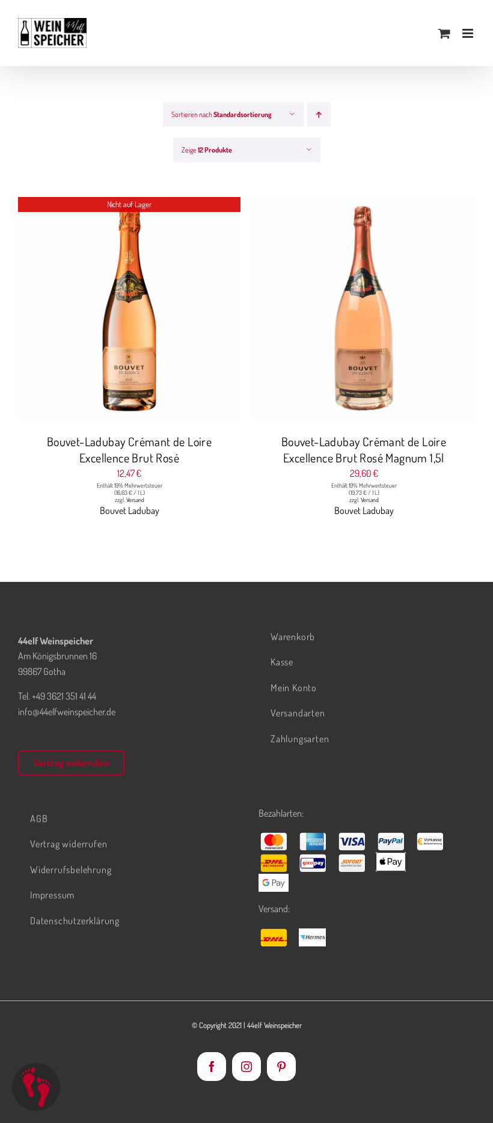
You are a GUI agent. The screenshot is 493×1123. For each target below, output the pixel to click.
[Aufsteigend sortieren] (319, 114)
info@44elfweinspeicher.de (66, 712)
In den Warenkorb (340, 310)
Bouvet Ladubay (129, 510)
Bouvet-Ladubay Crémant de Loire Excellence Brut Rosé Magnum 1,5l (363, 449)
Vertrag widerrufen (71, 763)
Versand (135, 499)
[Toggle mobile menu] (468, 33)
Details (129, 310)
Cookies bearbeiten (36, 1087)
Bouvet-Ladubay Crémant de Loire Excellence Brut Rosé (129, 449)
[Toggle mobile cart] (444, 33)
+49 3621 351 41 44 (64, 696)
